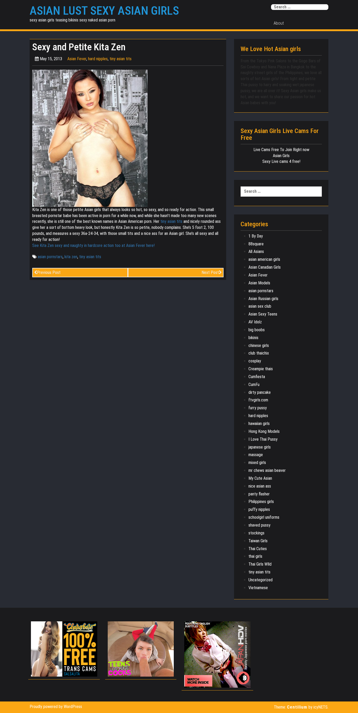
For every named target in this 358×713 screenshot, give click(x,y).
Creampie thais (260, 368)
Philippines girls (261, 501)
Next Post (210, 272)
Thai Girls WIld (260, 564)
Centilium (297, 707)
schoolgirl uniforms (263, 517)
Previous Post (49, 272)
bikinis (253, 337)
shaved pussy (259, 525)
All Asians (256, 251)
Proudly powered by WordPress (56, 706)
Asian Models (259, 282)
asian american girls (264, 259)
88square (256, 243)
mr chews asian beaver (267, 470)
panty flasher (259, 493)
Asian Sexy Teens (262, 314)
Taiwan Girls (258, 540)
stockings (256, 532)
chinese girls (258, 345)
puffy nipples (259, 509)
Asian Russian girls (263, 298)
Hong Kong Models (264, 431)
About (279, 23)
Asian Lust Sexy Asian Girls (104, 10)
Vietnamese (258, 587)
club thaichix (258, 353)
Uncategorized (260, 579)
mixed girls (257, 462)
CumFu (253, 384)
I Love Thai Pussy (263, 439)
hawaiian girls (259, 423)
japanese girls (259, 447)
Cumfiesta (256, 376)
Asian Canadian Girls (264, 267)
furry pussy (257, 407)
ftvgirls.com (258, 399)
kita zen (70, 256)
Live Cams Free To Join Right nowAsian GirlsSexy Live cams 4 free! (281, 155)
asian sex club (259, 306)
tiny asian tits (121, 58)
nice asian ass (259, 486)
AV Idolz (255, 321)
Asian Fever (76, 58)
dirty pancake (259, 392)
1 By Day (255, 236)
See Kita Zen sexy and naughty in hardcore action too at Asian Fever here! (93, 245)
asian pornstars (50, 256)
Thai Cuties (257, 548)
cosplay (254, 360)
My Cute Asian (260, 478)
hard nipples (98, 58)
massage (255, 454)
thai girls (255, 556)
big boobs (256, 329)
